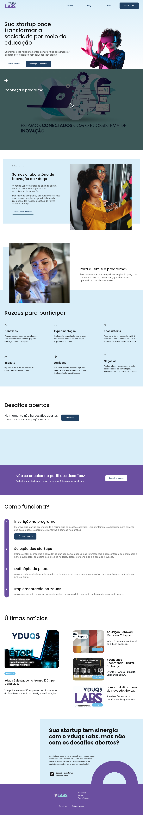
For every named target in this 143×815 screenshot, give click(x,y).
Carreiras (63, 806)
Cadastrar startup (116, 478)
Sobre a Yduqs (14, 64)
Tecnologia (98, 677)
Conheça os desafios (38, 64)
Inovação (10, 674)
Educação (98, 649)
